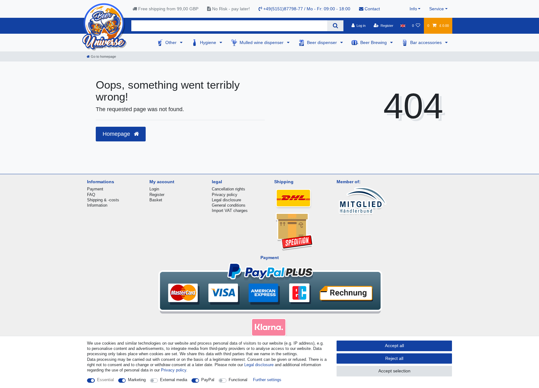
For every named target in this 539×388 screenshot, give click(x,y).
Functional (238, 379)
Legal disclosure (226, 200)
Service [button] (436, 8)
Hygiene (208, 42)
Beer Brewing (374, 42)
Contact (371, 8)
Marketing (137, 379)
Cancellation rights (228, 189)
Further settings (267, 379)
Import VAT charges (230, 210)
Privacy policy (224, 194)
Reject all (394, 358)
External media (173, 379)
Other (171, 42)
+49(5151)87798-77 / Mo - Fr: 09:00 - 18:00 (306, 8)
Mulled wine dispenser (262, 42)
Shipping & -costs (103, 200)
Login (154, 189)
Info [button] (413, 8)
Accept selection (394, 370)
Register (156, 194)
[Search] (335, 25)
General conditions (228, 205)
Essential (105, 379)
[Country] (402, 25)
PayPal (207, 379)
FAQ (91, 194)
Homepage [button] (117, 134)
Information (97, 205)
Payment (95, 189)
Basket (155, 200)
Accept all (394, 345)
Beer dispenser (322, 42)
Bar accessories (426, 42)
